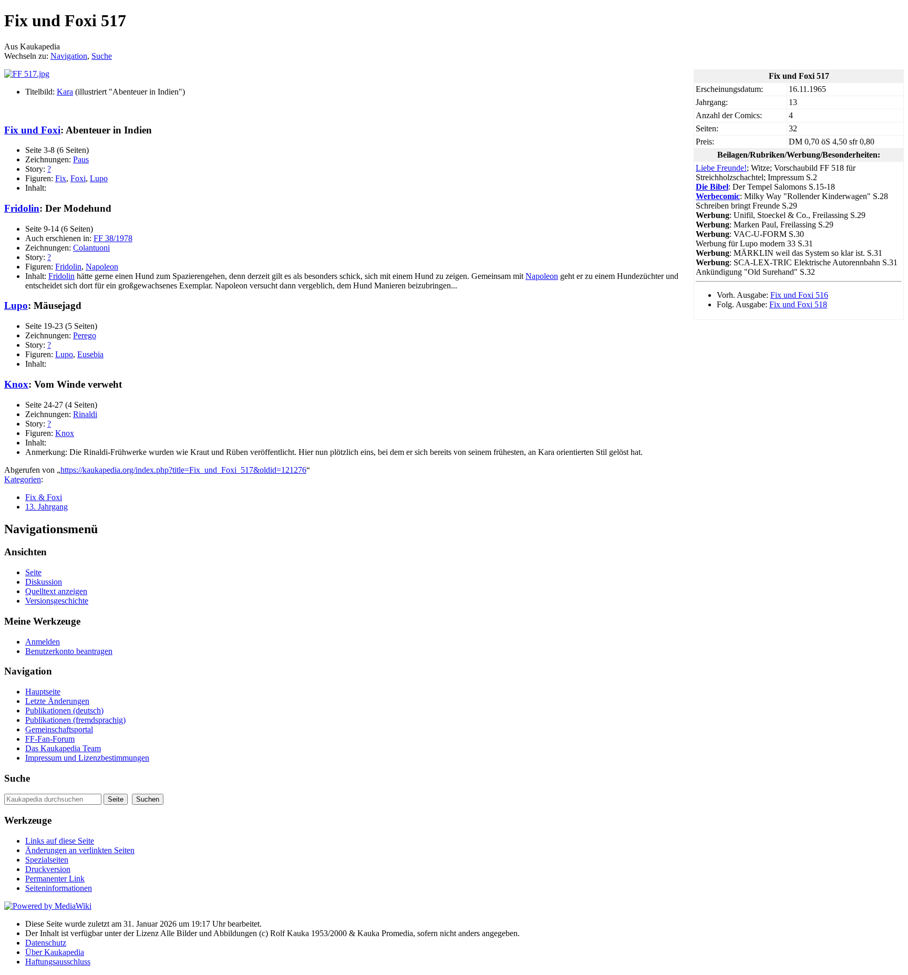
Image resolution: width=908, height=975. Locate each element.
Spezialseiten (46, 859)
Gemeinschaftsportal (59, 729)
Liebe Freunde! (721, 167)
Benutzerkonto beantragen (68, 651)
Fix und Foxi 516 (799, 295)
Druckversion (47, 869)
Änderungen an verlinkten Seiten (80, 850)
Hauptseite (42, 691)
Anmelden (42, 641)
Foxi (78, 178)
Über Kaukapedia (54, 952)
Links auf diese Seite (59, 840)
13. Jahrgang (46, 506)
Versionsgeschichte (56, 600)
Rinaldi (85, 414)
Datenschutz (45, 942)
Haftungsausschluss (57, 961)
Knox (16, 384)
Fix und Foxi (32, 130)
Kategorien (22, 479)
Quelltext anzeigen (56, 591)
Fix (60, 178)
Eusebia (90, 354)
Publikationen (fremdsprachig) (75, 719)
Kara (65, 91)
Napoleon (102, 266)
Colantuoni (91, 247)
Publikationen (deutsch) (64, 710)
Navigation (68, 55)
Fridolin (21, 208)
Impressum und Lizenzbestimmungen (87, 757)
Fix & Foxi (43, 497)
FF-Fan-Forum (50, 738)
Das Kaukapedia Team (63, 748)
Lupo (99, 178)
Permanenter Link (55, 878)
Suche (101, 55)
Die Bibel (712, 186)
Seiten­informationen (58, 888)
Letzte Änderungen (57, 701)
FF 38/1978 (113, 238)
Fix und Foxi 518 (798, 304)
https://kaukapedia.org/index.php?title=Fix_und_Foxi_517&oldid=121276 (183, 469)
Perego (84, 335)
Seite (33, 572)
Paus (81, 159)
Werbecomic (718, 196)
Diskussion (43, 581)
